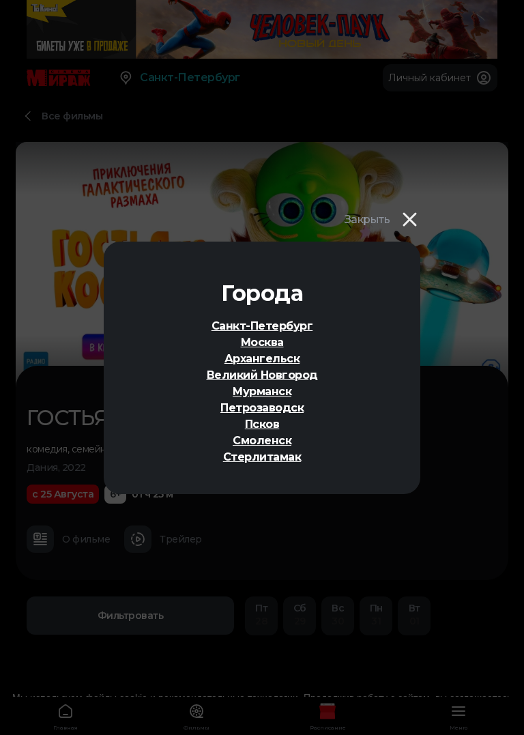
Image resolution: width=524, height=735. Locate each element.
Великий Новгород (262, 375)
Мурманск (262, 391)
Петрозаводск (262, 407)
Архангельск (262, 358)
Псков (262, 424)
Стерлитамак (262, 456)
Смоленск (262, 440)
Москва (262, 342)
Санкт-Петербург (262, 325)
